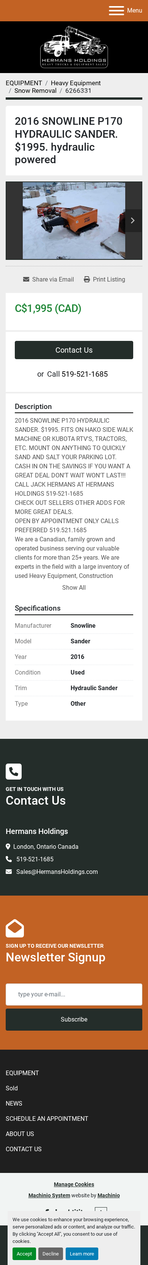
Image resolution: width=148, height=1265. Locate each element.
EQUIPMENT (22, 1073)
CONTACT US (24, 1149)
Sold (12, 1088)
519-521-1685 (84, 374)
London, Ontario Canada (46, 846)
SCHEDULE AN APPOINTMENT (47, 1118)
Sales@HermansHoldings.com (56, 871)
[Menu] (116, 10)
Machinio (109, 1195)
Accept (24, 1254)
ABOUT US (20, 1134)
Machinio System (49, 1195)
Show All (74, 587)
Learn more (82, 1254)
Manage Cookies (74, 1184)
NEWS (14, 1103)
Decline (51, 1254)
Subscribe (74, 1019)
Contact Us (74, 350)
